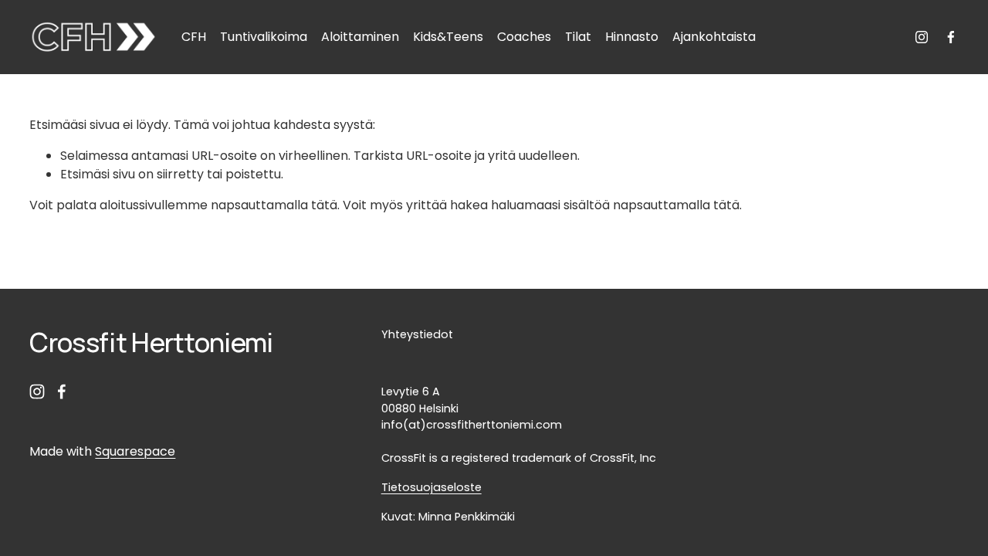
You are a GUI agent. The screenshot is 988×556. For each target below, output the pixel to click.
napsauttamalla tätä (274, 205)
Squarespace (135, 451)
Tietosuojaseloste (431, 487)
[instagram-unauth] (921, 37)
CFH (193, 37)
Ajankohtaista (714, 37)
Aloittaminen (360, 37)
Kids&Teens (448, 37)
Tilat (578, 37)
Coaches (524, 37)
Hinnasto (631, 37)
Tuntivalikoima (263, 37)
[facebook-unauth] (951, 37)
